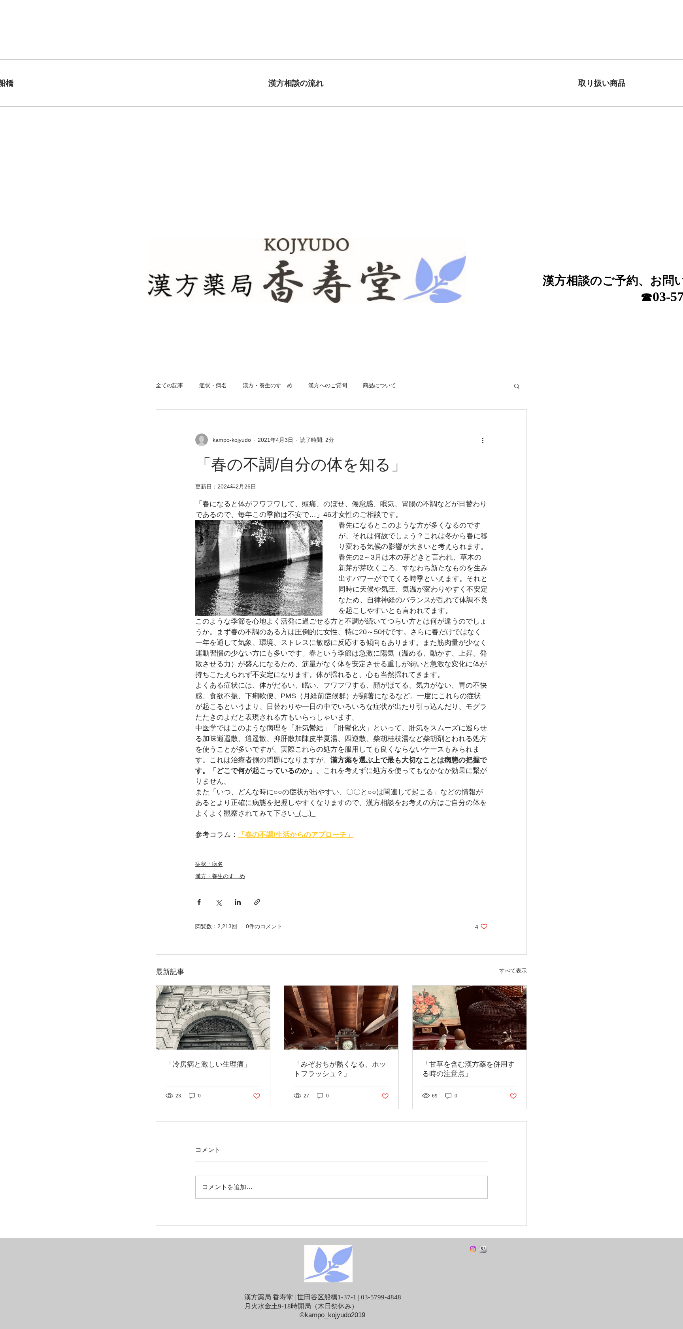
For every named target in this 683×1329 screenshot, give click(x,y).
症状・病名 (213, 385)
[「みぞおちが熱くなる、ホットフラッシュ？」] (341, 1018)
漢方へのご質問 (327, 385)
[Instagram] (473, 1249)
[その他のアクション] (483, 440)
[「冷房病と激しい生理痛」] (213, 1018)
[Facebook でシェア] (199, 902)
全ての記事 (169, 385)
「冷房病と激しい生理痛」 (208, 1064)
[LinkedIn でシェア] (238, 902)
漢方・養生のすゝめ (267, 385)
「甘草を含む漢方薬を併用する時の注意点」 (468, 1069)
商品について (379, 385)
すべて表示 (513, 970)
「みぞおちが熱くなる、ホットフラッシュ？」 (340, 1069)
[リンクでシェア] (257, 902)
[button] (517, 386)
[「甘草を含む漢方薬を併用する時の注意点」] (469, 1018)
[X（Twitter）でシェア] (218, 902)
